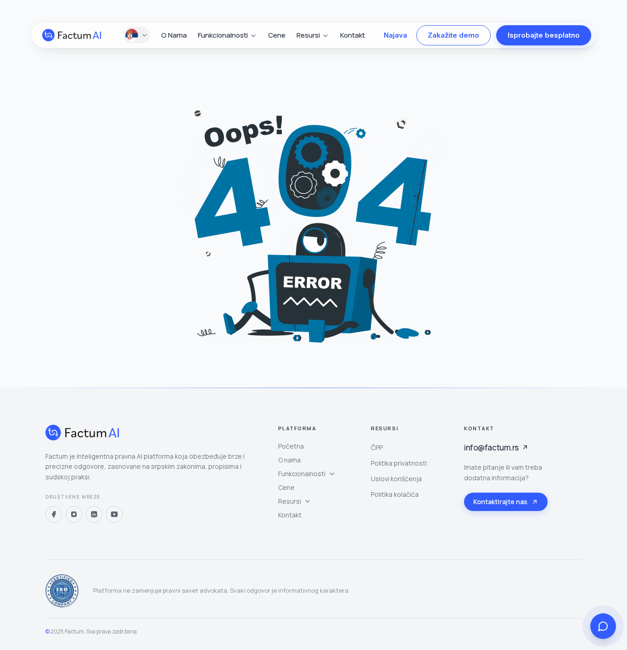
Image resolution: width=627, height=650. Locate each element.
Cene (277, 35)
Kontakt (352, 35)
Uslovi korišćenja (396, 478)
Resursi (289, 501)
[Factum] (82, 432)
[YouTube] (114, 514)
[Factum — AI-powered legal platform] (71, 35)
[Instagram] (74, 514)
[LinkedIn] (94, 514)
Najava (395, 35)
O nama (174, 35)
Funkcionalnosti (301, 473)
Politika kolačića (395, 494)
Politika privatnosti (399, 463)
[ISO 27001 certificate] (61, 590)
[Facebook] (53, 514)
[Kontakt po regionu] (136, 35)
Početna (291, 446)
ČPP (377, 447)
